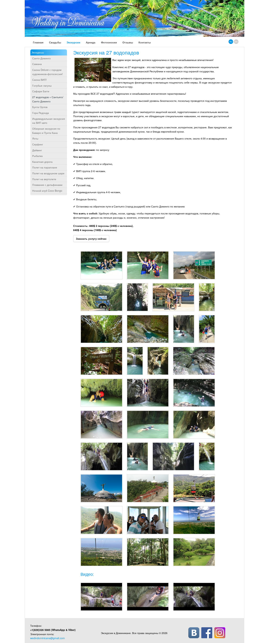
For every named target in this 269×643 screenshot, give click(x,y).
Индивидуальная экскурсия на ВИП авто (48, 121)
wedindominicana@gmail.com (47, 638)
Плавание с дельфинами (47, 185)
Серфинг (37, 144)
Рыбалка (37, 156)
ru (230, 41)
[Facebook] (206, 632)
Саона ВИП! (39, 79)
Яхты (35, 138)
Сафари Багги (40, 91)
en (236, 41)
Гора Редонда (40, 113)
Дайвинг (37, 150)
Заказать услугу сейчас (91, 238)
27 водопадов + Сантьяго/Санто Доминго (47, 99)
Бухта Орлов (39, 107)
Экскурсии (37, 52)
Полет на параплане (44, 167)
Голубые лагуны (42, 85)
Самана (37, 64)
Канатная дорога (42, 161)
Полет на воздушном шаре (48, 173)
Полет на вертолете (44, 179)
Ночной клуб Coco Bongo (47, 190)
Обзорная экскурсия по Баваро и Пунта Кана (46, 131)
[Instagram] (219, 632)
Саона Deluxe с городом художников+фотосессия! (47, 72)
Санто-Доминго (41, 58)
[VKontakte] (193, 632)
